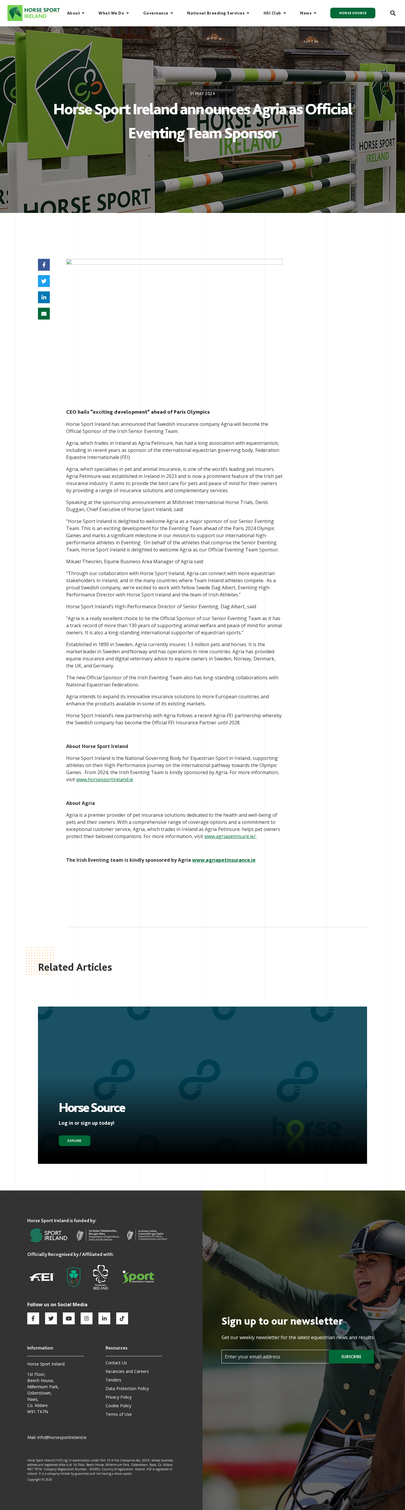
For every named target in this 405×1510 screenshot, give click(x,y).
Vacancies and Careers (127, 1371)
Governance (155, 13)
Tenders (113, 1380)
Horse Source (352, 13)
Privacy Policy (119, 1397)
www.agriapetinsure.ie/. (230, 836)
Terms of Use (119, 1414)
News (306, 13)
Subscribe (351, 1356)
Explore (75, 1141)
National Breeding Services (216, 13)
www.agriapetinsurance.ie (224, 860)
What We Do (111, 13)
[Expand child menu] (83, 13)
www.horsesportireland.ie (104, 779)
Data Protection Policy (127, 1388)
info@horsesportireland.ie (62, 1437)
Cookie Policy (118, 1405)
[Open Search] (390, 13)
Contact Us (116, 1362)
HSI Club (272, 13)
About (73, 13)
